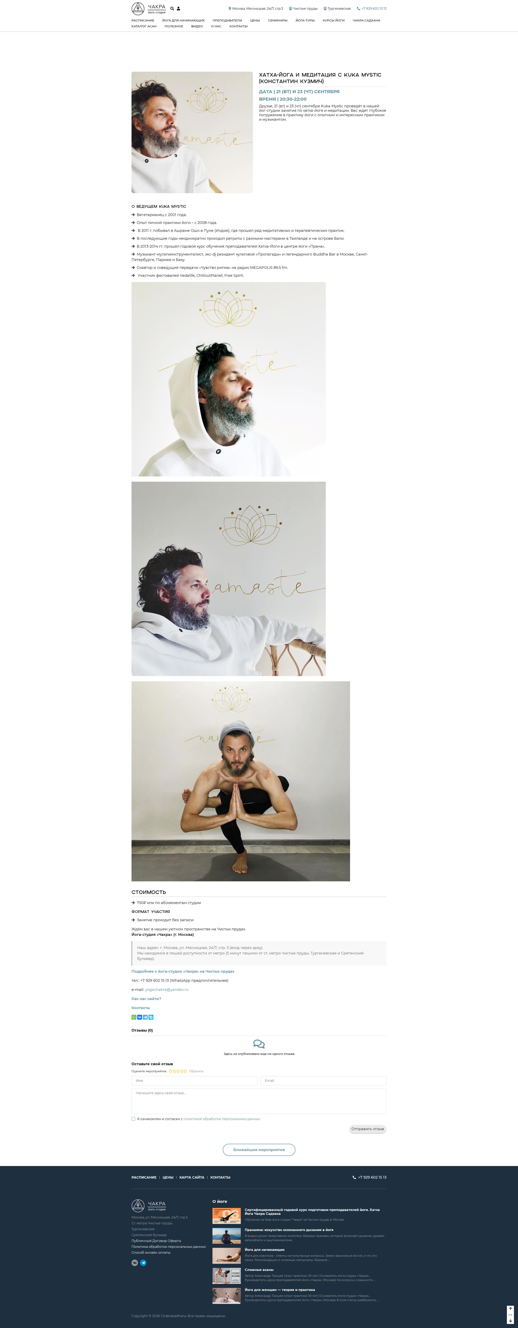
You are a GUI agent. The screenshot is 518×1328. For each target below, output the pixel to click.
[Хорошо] (182, 1071)
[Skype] (151, 1017)
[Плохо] (171, 1071)
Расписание (143, 20)
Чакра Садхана (366, 20)
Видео (197, 26)
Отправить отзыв (367, 1129)
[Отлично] (185, 1071)
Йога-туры (305, 20)
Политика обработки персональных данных (169, 1247)
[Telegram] (145, 1017)
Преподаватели (227, 20)
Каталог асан (144, 26)
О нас (216, 26)
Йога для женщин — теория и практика (280, 1290)
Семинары (278, 20)
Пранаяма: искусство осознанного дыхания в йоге (289, 1230)
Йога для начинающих (183, 20)
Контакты (238, 26)
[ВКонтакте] (139, 1017)
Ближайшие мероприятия (259, 1150)
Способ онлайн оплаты (151, 1253)
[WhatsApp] (134, 1017)
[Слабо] (174, 1071)
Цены (255, 20)
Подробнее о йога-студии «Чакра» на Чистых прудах (183, 971)
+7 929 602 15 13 (373, 9)
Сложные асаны (259, 1270)
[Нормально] (178, 1071)
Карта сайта (191, 1177)
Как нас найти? (146, 999)
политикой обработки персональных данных (222, 1119)
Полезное (174, 26)
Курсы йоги (334, 20)
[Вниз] (510, 1321)
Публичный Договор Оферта (156, 1241)
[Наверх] (510, 1309)
